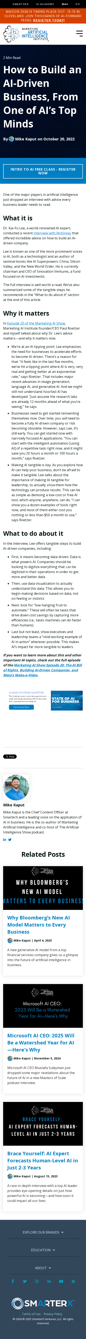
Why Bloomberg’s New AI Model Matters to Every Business (38, 924)
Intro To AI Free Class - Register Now (43, 171)
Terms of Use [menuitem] (31, 1314)
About (41, 1268)
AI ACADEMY (45, 4)
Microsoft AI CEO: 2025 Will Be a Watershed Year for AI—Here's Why (41, 1042)
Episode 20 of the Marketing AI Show (36, 323)
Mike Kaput (26, 138)
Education (41, 1250)
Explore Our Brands (41, 1232)
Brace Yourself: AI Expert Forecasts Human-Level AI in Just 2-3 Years (42, 1160)
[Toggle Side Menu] (79, 33)
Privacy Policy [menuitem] (53, 1314)
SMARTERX (21, 4)
